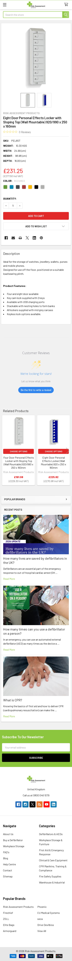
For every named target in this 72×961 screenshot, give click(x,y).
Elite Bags (8, 924)
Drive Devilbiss (45, 924)
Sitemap (8, 876)
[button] (36, 226)
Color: (14, 180)
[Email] (13, 238)
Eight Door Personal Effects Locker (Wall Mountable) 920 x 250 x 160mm (53, 462)
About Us (8, 834)
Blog (5, 858)
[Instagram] (25, 804)
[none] (36, 58)
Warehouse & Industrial (52, 882)
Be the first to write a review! (36, 390)
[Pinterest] (41, 238)
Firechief (8, 912)
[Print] (20, 238)
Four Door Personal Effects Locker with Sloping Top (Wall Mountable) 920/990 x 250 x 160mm (18, 462)
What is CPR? (12, 700)
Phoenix (42, 906)
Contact (7, 870)
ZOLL (6, 918)
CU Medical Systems (48, 912)
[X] (27, 238)
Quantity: (10, 198)
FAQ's (6, 852)
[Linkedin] (34, 238)
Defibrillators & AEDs (51, 834)
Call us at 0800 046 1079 (36, 795)
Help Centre (9, 864)
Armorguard (9, 930)
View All (41, 930)
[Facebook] (6, 238)
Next (67, 451)
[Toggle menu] (4, 4)
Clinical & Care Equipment (53, 860)
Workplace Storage (13, 846)
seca (40, 918)
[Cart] (67, 4)
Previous (4, 451)
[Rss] (40, 804)
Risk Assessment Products (18, 906)
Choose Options (18, 451)
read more (9, 578)
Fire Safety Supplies (50, 876)
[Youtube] (47, 804)
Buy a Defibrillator (13, 840)
